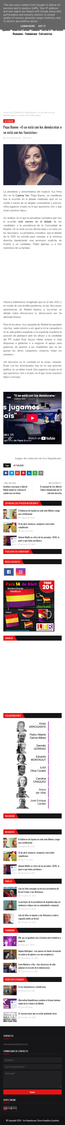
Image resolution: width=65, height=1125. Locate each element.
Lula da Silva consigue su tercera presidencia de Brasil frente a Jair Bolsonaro (38, 890)
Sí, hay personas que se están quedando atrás (37, 1013)
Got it (42, 26)
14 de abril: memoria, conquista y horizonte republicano (36, 525)
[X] (32, 572)
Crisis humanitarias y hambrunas (32, 986)
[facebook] (9, 572)
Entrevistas (45, 34)
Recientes (9, 832)
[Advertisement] (32, 75)
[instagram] (21, 572)
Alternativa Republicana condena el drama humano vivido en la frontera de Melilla (39, 1001)
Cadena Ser (21, 195)
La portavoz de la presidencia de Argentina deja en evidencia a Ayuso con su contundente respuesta (39, 903)
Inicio (5, 112)
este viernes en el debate (34, 221)
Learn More (27, 26)
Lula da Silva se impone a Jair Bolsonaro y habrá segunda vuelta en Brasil (38, 917)
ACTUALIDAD (16, 112)
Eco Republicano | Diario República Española (41, 1120)
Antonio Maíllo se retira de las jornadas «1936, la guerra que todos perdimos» (38, 539)
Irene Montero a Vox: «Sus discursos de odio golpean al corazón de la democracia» (37, 966)
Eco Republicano (13, 138)
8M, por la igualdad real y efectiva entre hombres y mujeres (39, 939)
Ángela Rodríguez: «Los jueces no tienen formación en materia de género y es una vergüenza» (39, 952)
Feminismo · (32, 34)
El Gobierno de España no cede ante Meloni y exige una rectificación (39, 512)
